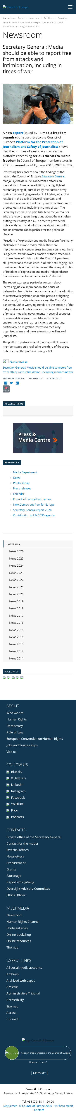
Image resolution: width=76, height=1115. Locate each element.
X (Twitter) (18, 778)
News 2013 (16, 644)
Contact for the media (22, 843)
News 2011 (16, 658)
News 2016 (16, 622)
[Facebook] (5, 383)
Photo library (21, 483)
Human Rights (16, 719)
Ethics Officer (15, 895)
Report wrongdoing (20, 882)
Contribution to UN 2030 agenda (34, 515)
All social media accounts (24, 967)
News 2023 (16, 573)
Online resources (18, 941)
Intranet (40, 1073)
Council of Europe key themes (32, 499)
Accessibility (15, 1000)
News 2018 (16, 608)
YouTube (17, 804)
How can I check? (38, 1062)
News (16, 477)
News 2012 (16, 651)
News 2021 (16, 587)
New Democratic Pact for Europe (33, 504)
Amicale (12, 987)
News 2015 (16, 630)
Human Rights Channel (22, 921)
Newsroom (14, 915)
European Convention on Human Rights (34, 738)
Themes (12, 947)
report (18, 133)
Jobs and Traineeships (22, 745)
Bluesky (16, 772)
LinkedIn (16, 784)
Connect (12, 1019)
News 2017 (16, 615)
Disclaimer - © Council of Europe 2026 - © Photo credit (38, 1106)
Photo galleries (17, 928)
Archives (12, 974)
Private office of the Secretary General (33, 837)
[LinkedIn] (17, 383)
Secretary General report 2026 (32, 510)
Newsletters (15, 856)
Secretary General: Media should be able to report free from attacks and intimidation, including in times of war (38, 367)
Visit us (11, 751)
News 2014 (16, 637)
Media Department (25, 472)
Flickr (14, 810)
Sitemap (12, 1006)
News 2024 (16, 565)
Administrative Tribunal (23, 993)
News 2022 (16, 580)
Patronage (13, 875)
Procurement (16, 863)
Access (11, 1012)
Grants (11, 869)
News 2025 (16, 558)
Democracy (14, 726)
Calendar (18, 494)
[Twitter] (11, 383)
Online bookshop (18, 934)
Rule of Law (14, 732)
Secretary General (53, 176)
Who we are (15, 713)
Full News (13, 544)
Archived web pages (20, 980)
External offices (17, 850)
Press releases (22, 488)
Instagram (18, 791)
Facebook (17, 797)
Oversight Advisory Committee (28, 888)
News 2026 (16, 551)
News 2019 (16, 601)
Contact (39, 1110)
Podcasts (17, 817)
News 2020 (16, 594)
